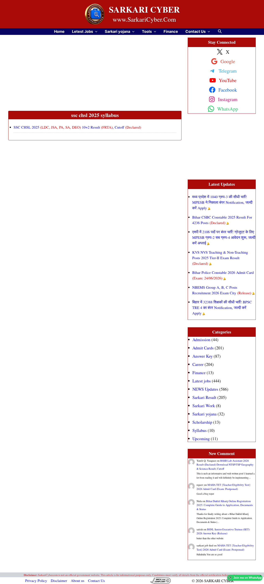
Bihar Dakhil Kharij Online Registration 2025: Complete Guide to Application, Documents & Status (225, 505)
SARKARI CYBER (144, 9)
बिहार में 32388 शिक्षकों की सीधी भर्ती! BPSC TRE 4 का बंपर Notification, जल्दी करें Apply (222, 307)
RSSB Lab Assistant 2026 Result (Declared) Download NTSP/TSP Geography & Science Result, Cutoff (225, 465)
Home (59, 31)
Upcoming (201, 438)
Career (198, 364)
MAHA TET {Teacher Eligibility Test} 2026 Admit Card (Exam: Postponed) (223, 487)
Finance (171, 31)
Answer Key (202, 356)
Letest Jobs (82, 31)
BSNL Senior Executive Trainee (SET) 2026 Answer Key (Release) (223, 531)
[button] (95, 31)
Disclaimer (59, 580)
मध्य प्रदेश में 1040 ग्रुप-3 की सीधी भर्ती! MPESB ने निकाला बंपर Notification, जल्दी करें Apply (222, 202)
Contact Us (195, 31)
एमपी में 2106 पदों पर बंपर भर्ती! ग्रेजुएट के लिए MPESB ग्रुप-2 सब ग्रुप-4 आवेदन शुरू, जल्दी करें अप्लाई (223, 237)
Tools (147, 31)
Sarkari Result (204, 397)
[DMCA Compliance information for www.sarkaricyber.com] (160, 581)
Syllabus (199, 430)
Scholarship (202, 422)
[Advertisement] (95, 80)
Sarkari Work (203, 405)
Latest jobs (201, 381)
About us (77, 580)
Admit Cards (203, 348)
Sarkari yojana (117, 31)
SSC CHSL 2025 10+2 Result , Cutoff (77, 127)
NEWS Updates (205, 389)
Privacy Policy (36, 580)
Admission (201, 339)
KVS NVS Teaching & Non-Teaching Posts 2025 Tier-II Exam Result (220, 258)
